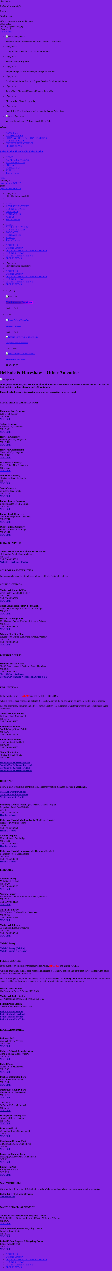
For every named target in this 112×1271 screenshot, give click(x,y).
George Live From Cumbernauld (17, 343)
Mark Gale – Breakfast (19, 302)
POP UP (10, 183)
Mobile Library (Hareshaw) (13, 951)
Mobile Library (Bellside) (12, 948)
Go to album (6, 31)
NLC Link (5, 889)
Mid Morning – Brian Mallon (16, 359)
